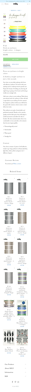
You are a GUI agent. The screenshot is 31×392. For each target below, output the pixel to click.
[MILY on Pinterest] (15, 382)
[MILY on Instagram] (18, 382)
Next (19, 10)
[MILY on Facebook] (12, 382)
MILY (17, 386)
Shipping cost (7, 66)
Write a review (17, 163)
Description (6, 64)
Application (15, 64)
